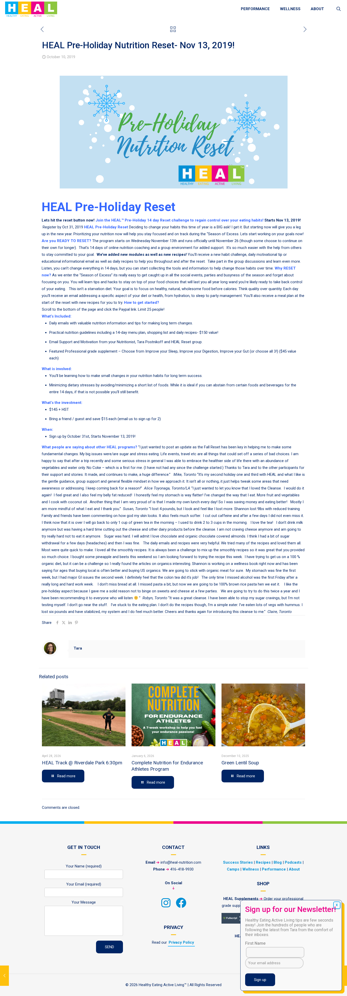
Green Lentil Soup (240, 763)
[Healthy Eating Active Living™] (31, 9)
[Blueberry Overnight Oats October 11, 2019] (342, 976)
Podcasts (293, 862)
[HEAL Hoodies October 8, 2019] (4, 976)
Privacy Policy (181, 942)
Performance (274, 869)
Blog (278, 862)
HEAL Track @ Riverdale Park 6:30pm (82, 763)
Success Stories (238, 862)
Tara (78, 648)
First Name (255, 943)
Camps (233, 869)
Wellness (250, 869)
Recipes (263, 862)
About (294, 869)
